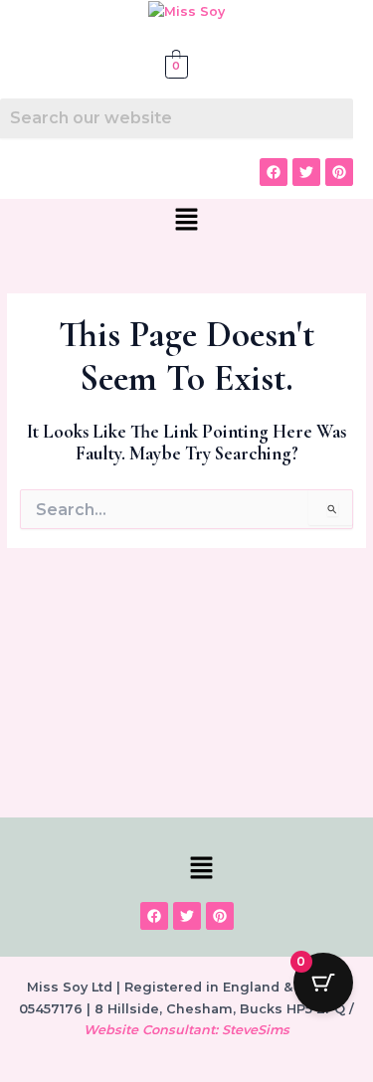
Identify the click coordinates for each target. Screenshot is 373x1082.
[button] (186, 221)
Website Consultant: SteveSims (186, 1029)
